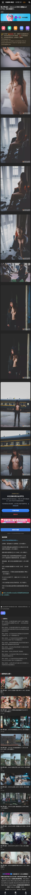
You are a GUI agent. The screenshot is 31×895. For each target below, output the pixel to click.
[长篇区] (9, 28)
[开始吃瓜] (15, 28)
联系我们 (19, 889)
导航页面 (24, 889)
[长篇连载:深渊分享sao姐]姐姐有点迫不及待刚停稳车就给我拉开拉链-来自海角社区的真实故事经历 (15, 629)
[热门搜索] (27, 28)
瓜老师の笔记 (9, 2)
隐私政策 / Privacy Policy (10, 889)
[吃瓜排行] (3, 28)
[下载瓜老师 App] (24, 2)
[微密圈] (21, 28)
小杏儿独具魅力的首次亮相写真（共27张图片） (14, 582)
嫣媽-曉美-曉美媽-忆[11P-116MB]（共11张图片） (15, 552)
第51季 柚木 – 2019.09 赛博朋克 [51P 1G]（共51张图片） (15, 729)
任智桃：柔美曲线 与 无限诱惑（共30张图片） (14, 543)
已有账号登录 (15, 510)
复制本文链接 (15, 529)
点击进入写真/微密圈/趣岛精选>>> (10, 540)
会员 (20, 35)
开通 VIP (15, 514)
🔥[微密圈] (10, 34)
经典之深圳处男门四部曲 (16, 651)
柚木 (2, 11)
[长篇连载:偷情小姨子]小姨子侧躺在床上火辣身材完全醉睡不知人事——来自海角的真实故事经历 (15, 623)
